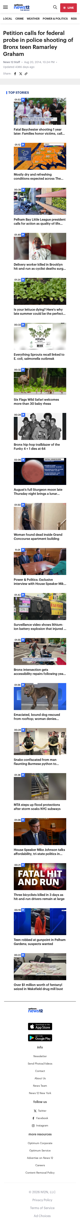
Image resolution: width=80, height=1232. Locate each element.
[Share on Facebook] (15, 73)
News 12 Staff (11, 62)
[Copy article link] (26, 73)
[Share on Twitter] (20, 73)
